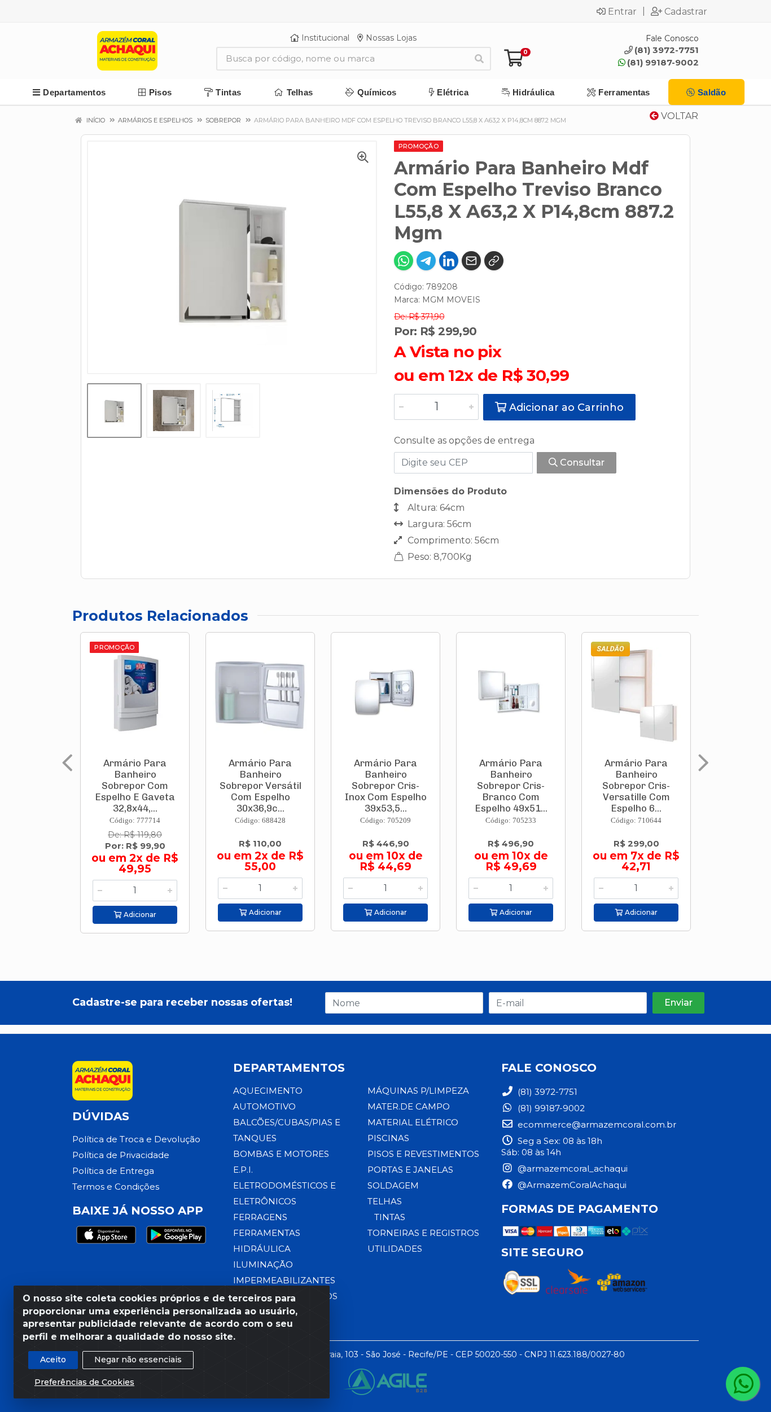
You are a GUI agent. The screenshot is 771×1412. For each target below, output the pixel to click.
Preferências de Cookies (84, 1382)
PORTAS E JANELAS (410, 1169)
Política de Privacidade (120, 1155)
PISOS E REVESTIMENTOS (423, 1153)
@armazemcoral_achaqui (571, 1168)
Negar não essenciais (138, 1359)
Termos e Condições (115, 1186)
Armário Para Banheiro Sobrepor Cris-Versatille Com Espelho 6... (636, 785)
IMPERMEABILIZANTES (284, 1280)
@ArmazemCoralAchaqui (571, 1184)
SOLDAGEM (393, 1185)
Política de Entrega (113, 1170)
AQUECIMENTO (268, 1090)
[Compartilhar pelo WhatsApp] (403, 260)
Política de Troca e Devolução (136, 1139)
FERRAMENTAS (266, 1232)
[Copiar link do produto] (493, 260)
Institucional (324, 38)
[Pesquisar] (479, 59)
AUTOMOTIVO (264, 1106)
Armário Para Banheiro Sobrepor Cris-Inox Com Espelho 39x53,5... (386, 785)
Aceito (53, 1359)
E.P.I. (243, 1169)
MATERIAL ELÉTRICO (412, 1122)
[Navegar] (67, 763)
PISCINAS (388, 1138)
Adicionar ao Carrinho (565, 407)
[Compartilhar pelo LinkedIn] (448, 260)
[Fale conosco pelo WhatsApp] (743, 1384)
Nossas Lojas (390, 38)
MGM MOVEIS (451, 300)
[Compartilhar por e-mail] (471, 260)
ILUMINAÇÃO (263, 1264)
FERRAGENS (260, 1217)
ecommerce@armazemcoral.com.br (595, 1124)
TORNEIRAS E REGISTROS (423, 1232)
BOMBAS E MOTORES (281, 1153)
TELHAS (384, 1201)
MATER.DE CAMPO (408, 1106)
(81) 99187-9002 (663, 62)
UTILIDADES (394, 1248)
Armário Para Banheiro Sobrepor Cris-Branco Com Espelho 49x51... (511, 785)
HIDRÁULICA (262, 1248)
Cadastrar (685, 11)
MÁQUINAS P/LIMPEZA (418, 1090)
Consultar (581, 462)
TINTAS (389, 1217)
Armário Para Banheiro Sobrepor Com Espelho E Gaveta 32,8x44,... (135, 785)
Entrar (622, 11)
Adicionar (139, 914)
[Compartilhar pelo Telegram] (426, 260)
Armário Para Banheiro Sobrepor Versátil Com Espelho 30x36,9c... (260, 785)
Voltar (678, 116)
